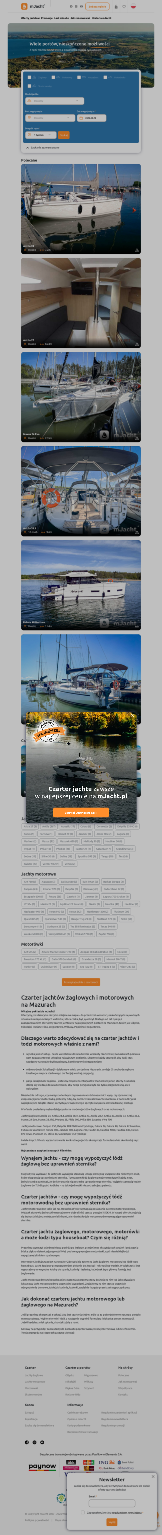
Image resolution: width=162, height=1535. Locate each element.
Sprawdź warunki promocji (81, 812)
